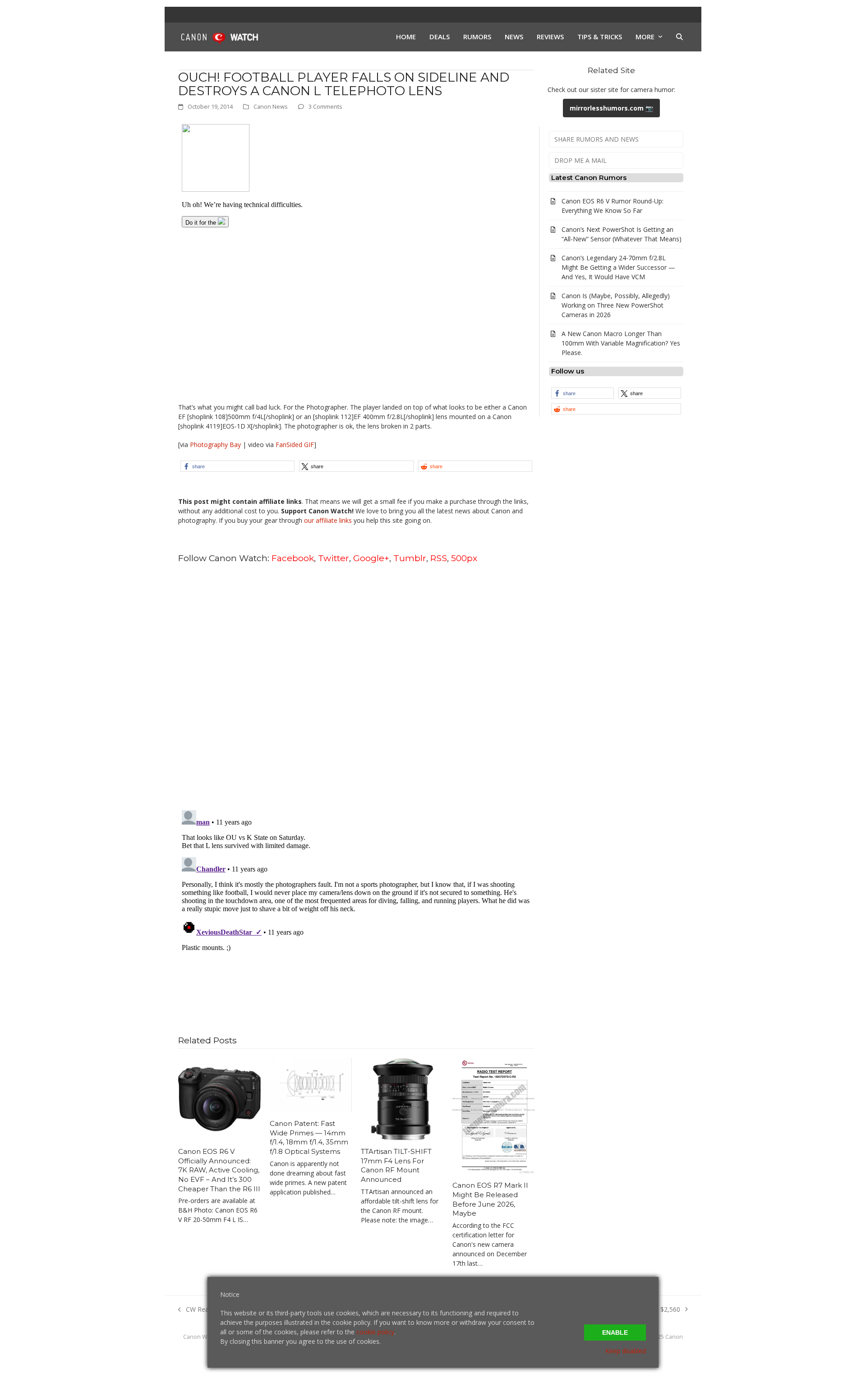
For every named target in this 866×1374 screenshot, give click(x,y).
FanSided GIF (295, 444)
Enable (615, 1332)
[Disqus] (356, 686)
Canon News (270, 106)
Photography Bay (215, 444)
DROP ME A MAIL (580, 160)
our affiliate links (328, 520)
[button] (679, 37)
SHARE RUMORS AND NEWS (596, 139)
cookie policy (375, 1332)
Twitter (333, 558)
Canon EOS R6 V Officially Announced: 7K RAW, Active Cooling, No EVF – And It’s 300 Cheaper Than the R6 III (219, 1170)
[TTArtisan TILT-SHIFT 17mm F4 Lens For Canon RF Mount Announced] (402, 1098)
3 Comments (325, 106)
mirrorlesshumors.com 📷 (611, 108)
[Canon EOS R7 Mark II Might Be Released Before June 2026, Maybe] (493, 1115)
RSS (438, 558)
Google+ (371, 558)
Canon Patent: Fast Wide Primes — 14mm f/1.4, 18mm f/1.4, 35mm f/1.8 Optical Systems (309, 1137)
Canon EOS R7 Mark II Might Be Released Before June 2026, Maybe (490, 1199)
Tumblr (409, 558)
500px (464, 558)
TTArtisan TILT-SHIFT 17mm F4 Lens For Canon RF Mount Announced (396, 1165)
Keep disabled (625, 1350)
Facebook (293, 558)
